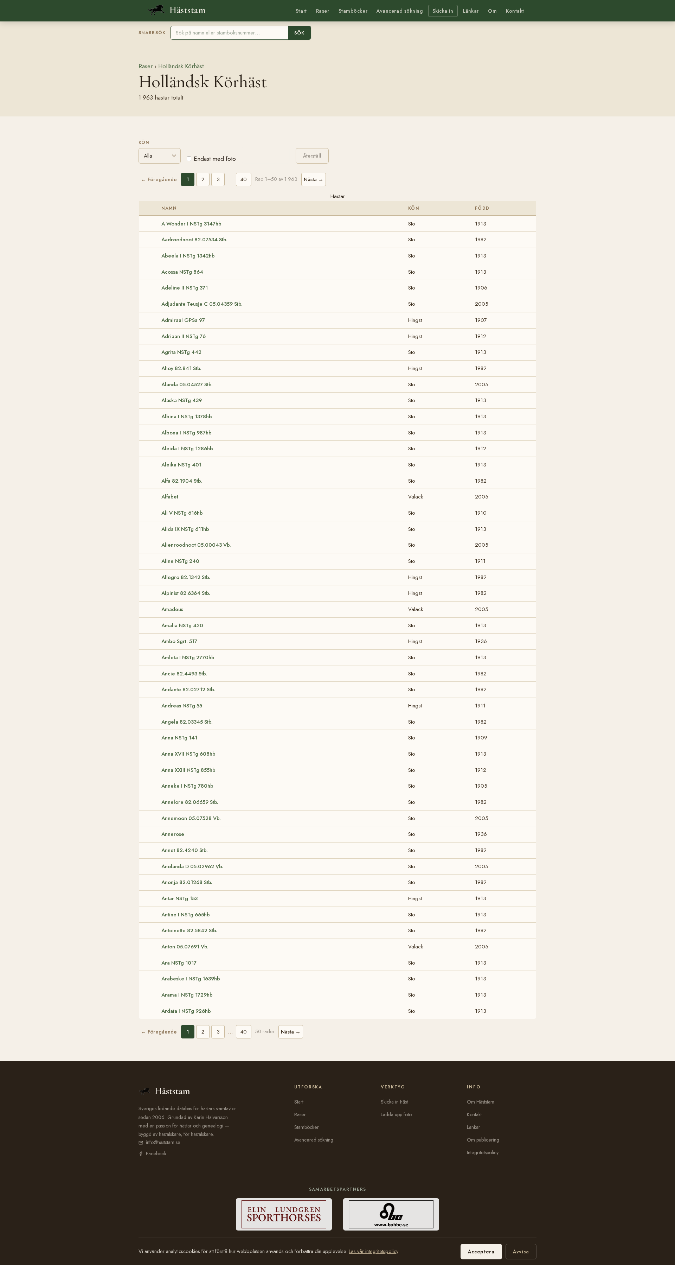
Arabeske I (190, 979)
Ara (179, 963)
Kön (144, 142)
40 (243, 179)
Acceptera (481, 1251)
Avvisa (521, 1251)
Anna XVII (188, 754)
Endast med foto (215, 158)
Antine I (185, 914)
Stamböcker (353, 10)
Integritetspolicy (483, 1152)
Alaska (181, 400)
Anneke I (187, 786)
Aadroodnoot (194, 239)
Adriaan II (183, 336)
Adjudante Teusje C (202, 304)
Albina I (186, 416)
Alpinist (185, 593)
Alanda (187, 384)
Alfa (181, 481)
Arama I (187, 995)
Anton (184, 947)
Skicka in (443, 10)
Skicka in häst (394, 1101)
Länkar (471, 10)
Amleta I (187, 657)
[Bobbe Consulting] (391, 1214)
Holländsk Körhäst (181, 66)
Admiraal (183, 320)
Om (492, 10)
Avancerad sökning (400, 10)
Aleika (181, 465)
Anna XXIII (188, 770)
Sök (299, 33)
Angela (187, 722)
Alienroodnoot (196, 545)
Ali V (182, 513)
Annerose (172, 834)
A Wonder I (191, 224)
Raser (322, 10)
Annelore (189, 802)
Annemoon (191, 818)
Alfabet (169, 497)
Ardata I (186, 1011)
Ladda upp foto (396, 1114)
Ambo (179, 641)
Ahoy (181, 368)
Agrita (181, 352)
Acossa (182, 272)
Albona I (186, 433)
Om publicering (483, 1139)
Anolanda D (192, 866)
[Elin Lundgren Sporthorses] (284, 1214)
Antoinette (189, 930)
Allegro (185, 577)
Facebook (156, 1153)
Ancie (184, 674)
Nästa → (313, 179)
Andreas (181, 706)
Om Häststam (480, 1101)
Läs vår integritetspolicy (373, 1251)
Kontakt (515, 10)
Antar (179, 898)
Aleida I (187, 448)
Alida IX (185, 529)
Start (301, 10)
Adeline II (184, 288)
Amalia (182, 625)
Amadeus (172, 609)
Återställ (312, 155)
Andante (188, 689)
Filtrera (266, 155)
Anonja (186, 882)
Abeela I (188, 256)
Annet (184, 850)
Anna (179, 738)
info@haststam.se (163, 1142)
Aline (180, 561)
